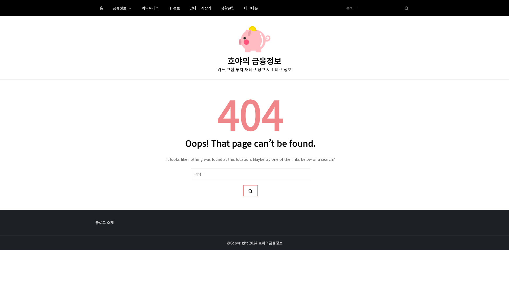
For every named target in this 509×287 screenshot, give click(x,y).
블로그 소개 (104, 222)
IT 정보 (174, 8)
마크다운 (251, 8)
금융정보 (119, 8)
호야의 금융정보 (254, 60)
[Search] (407, 8)
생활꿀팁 (228, 8)
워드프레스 (150, 8)
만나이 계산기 (200, 8)
